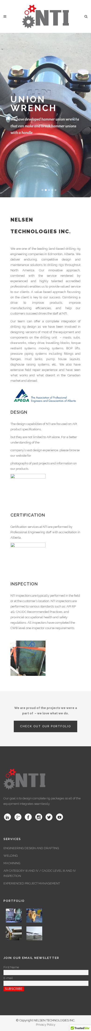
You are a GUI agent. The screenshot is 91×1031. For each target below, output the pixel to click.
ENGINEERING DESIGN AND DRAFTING (31, 848)
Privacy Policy (45, 1024)
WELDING (11, 855)
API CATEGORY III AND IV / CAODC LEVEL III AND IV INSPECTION (40, 873)
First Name (11, 967)
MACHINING (12, 863)
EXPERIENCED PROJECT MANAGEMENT (32, 883)
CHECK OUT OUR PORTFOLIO (45, 726)
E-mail (8, 978)
